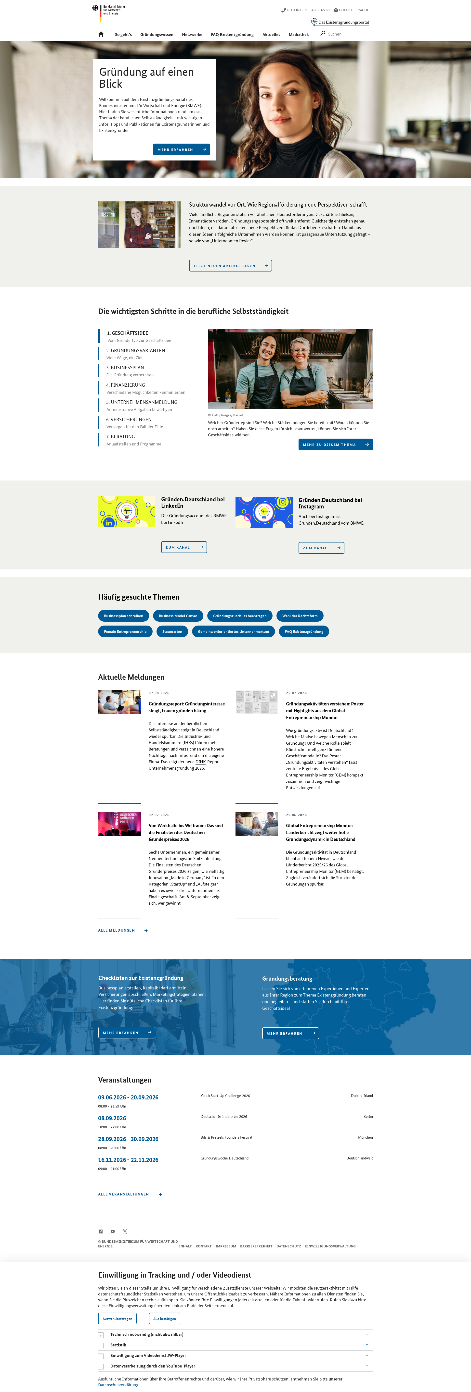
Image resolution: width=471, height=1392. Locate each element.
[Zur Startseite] (102, 34)
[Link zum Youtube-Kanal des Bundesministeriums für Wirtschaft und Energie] (112, 1231)
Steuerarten (172, 631)
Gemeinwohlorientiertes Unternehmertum (233, 631)
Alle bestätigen (164, 1318)
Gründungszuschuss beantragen (240, 615)
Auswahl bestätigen (117, 1318)
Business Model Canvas (178, 615)
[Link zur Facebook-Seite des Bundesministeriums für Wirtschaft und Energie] (100, 1231)
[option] (235, 109)
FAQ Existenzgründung (304, 631)
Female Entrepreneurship (125, 631)
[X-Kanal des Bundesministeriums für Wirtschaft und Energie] (125, 1231)
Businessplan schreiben (123, 615)
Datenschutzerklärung (118, 1384)
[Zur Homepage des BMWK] (109, 16)
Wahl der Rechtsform (300, 615)
